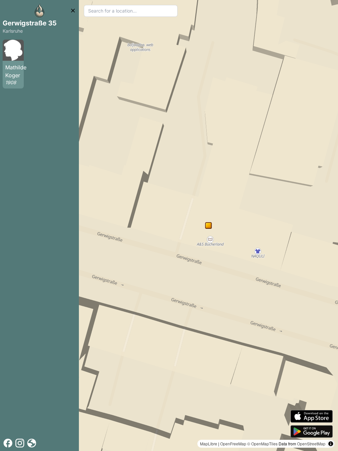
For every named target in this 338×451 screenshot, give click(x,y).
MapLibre (208, 443)
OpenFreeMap (233, 443)
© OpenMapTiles (262, 443)
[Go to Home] (40, 10)
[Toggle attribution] (331, 444)
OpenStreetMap (311, 443)
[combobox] (130, 11)
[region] (208, 225)
